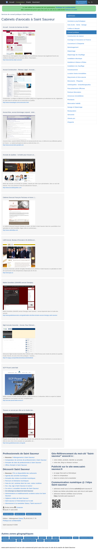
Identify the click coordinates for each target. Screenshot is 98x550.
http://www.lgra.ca (8, 272)
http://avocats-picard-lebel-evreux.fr (13, 400)
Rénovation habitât (73, 103)
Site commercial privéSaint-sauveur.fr (81, 2)
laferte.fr (76, 537)
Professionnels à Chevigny (31, 537)
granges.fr (55, 537)
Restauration (71, 111)
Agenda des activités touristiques (16, 475)
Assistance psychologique (76, 21)
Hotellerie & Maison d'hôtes (76, 62)
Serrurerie (70, 114)
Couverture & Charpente (75, 43)
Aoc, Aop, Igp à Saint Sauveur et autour (18, 486)
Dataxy (21, 518)
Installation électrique (74, 58)
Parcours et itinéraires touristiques (17, 481)
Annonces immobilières (75, 96)
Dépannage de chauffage (76, 55)
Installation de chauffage (75, 66)
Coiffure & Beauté (73, 28)
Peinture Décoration (74, 92)
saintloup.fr (40, 540)
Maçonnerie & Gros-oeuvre (76, 77)
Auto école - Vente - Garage (77, 25)
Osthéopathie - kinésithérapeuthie (79, 84)
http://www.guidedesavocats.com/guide (14, 443)
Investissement (72, 69)
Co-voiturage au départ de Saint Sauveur (19, 491)
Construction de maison (75, 36)
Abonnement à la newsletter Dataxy (23, 503)
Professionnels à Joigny (66, 537)
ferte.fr (49, 537)
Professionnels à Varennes (29, 540)
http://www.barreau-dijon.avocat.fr (12, 60)
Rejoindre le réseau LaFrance (33, 514)
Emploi (28, 2)
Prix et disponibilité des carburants (25, 473)
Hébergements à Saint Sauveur (24, 457)
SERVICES (71, 16)
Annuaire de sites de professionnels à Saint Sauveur (23, 462)
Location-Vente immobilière (76, 73)
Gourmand (36, 2)
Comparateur (20, 2)
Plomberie (70, 99)
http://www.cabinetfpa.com (10, 230)
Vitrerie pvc (71, 118)
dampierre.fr (42, 537)
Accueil (11, 2)
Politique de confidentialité (65, 7)
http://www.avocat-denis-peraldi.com (13, 145)
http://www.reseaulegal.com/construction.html (16, 102)
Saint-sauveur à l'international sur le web (19, 501)
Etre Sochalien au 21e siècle (51, 540)
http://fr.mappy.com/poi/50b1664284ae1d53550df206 (18, 358)
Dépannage (71, 51)
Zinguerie (70, 122)
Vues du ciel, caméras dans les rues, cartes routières (23, 483)
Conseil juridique (73, 32)
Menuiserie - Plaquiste (75, 81)
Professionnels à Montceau (9, 540)
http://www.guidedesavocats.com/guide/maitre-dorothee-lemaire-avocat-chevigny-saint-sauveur (30, 315)
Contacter (19, 507)
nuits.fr (19, 540)
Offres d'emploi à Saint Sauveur (16, 465)
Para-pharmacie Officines (76, 88)
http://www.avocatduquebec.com (12, 187)
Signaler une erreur (19, 514)
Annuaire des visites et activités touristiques (20, 478)
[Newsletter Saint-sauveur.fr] (88, 2)
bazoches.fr (5, 537)
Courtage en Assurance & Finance (79, 40)
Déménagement (72, 47)
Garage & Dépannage (74, 107)
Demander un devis (8, 514)
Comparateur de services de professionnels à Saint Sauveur (25, 460)
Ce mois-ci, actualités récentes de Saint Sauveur (22, 488)
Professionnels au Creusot (86, 537)
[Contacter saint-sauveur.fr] (91, 2)
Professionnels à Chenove (16, 537)
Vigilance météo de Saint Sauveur (16, 498)
